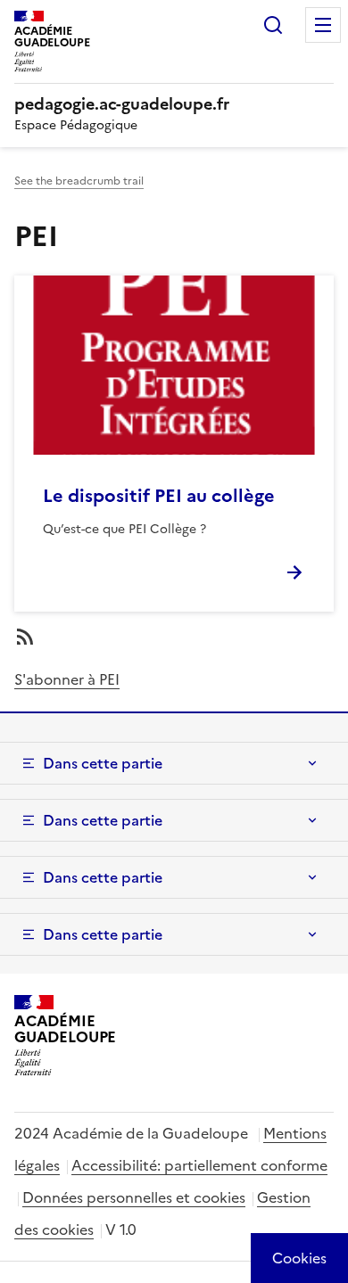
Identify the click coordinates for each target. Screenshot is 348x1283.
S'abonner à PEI (67, 679)
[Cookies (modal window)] (299, 1258)
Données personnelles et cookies (133, 1197)
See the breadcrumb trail (79, 181)
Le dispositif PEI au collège (159, 495)
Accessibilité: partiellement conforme (199, 1165)
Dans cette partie (102, 763)
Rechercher (273, 25)
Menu (323, 25)
